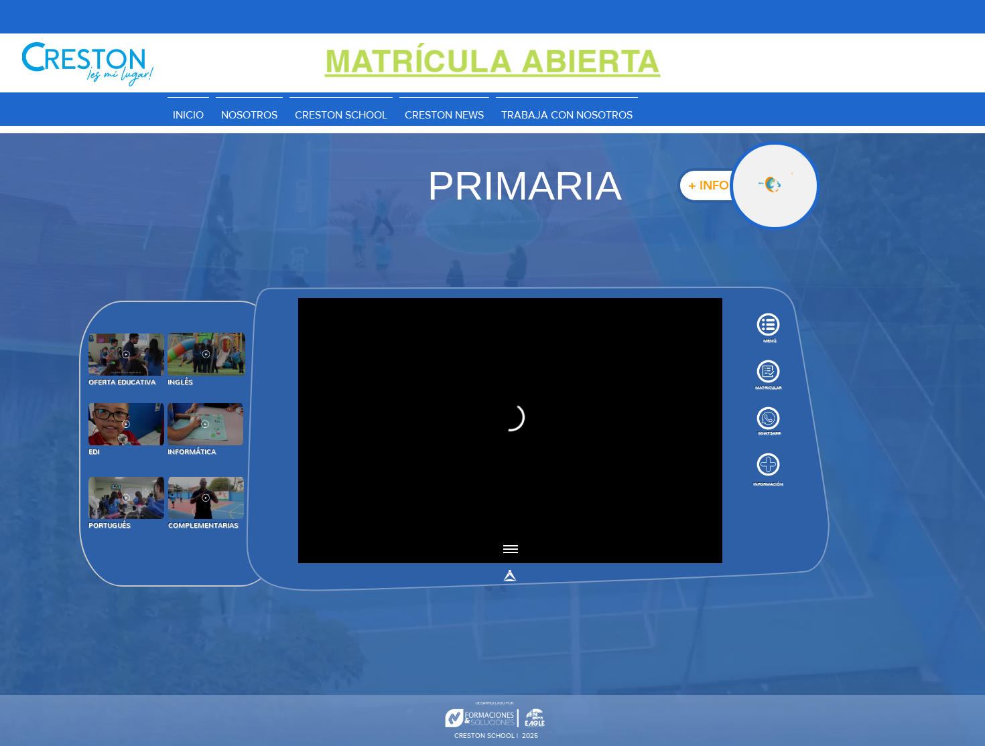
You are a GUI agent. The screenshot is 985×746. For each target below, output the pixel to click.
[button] (341, 109)
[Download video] (681, 518)
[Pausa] (315, 518)
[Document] (775, 185)
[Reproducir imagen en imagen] (658, 518)
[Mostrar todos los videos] (510, 549)
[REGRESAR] (126, 354)
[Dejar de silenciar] (338, 518)
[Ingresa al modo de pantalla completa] (704, 518)
